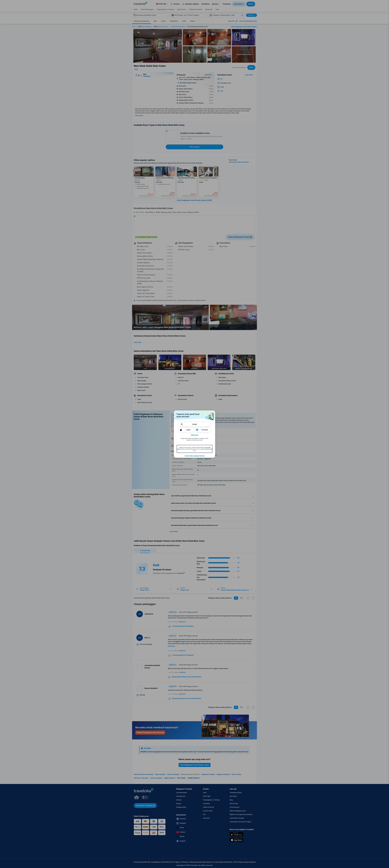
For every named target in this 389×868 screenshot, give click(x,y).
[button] (194, 435)
